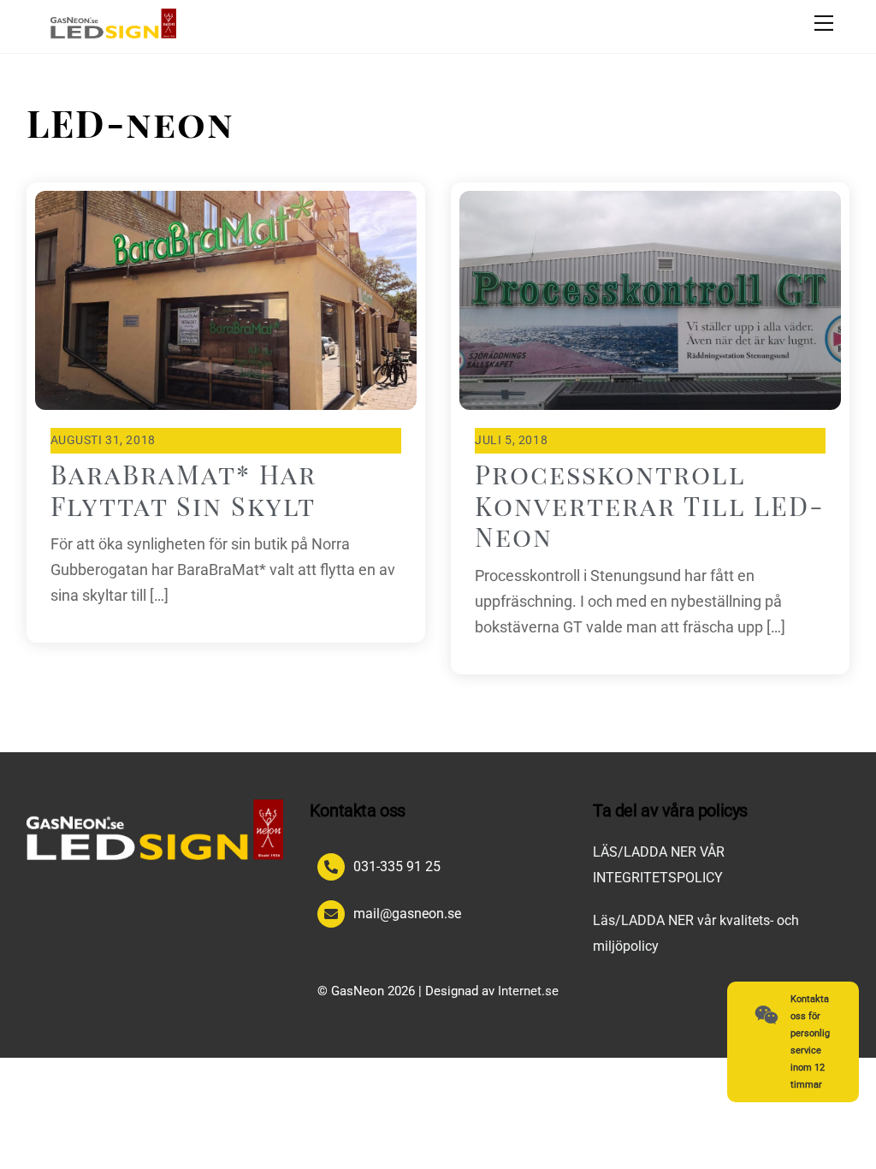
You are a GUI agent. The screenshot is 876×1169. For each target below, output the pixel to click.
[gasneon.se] (113, 32)
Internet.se (528, 991)
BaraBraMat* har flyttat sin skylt (183, 489)
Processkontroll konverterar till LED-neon (650, 505)
